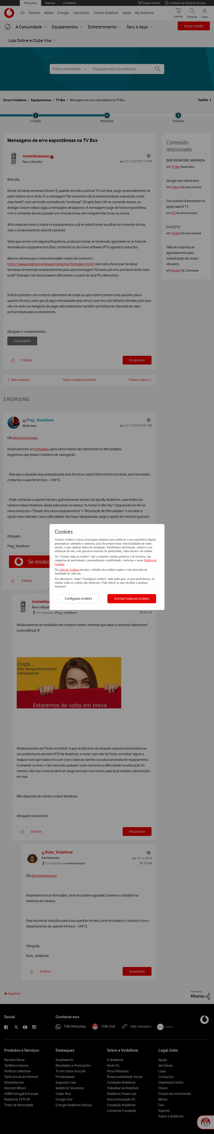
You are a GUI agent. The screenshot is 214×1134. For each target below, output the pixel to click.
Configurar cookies (78, 598)
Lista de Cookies (69, 569)
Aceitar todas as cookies (131, 598)
